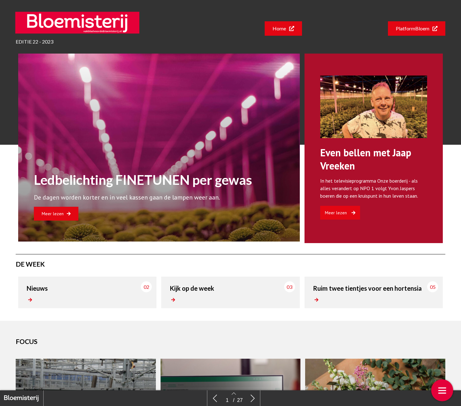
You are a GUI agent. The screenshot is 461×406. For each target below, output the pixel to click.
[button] (283, 28)
